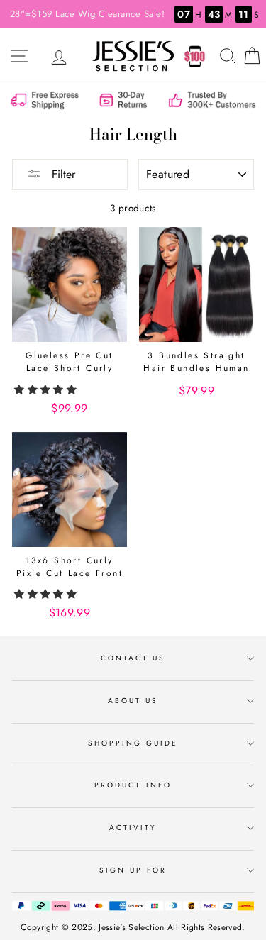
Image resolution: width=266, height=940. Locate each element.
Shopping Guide (133, 743)
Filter (61, 174)
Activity (133, 827)
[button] (46, 389)
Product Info (133, 785)
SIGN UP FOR (133, 870)
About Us (133, 700)
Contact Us (133, 658)
